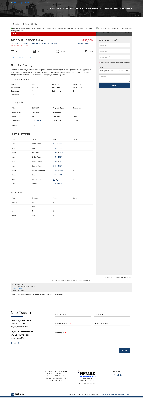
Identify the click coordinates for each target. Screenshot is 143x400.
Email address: (62, 323)
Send (114, 85)
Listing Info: (17, 102)
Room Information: (21, 133)
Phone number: (101, 323)
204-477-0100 (17, 288)
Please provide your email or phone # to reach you (115, 62)
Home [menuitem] (52, 8)
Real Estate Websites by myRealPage (120, 394)
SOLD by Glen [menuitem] (106, 8)
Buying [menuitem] (69, 8)
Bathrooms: (17, 192)
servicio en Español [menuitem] (123, 8)
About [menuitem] (60, 8)
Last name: (99, 314)
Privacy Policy (103, 394)
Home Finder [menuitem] (92, 8)
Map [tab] (29, 57)
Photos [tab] (21, 57)
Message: (60, 333)
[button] (12, 343)
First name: (61, 314)
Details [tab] (14, 57)
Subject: (101, 67)
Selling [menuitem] (79, 8)
